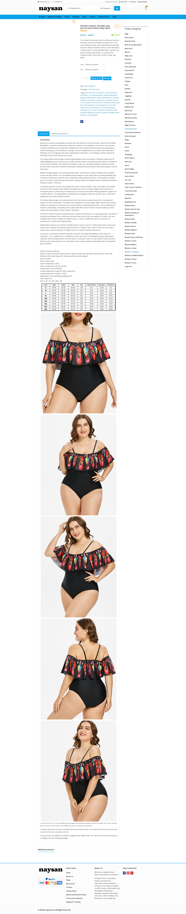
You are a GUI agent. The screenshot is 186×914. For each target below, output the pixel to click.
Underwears (129, 194)
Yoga (114, 17)
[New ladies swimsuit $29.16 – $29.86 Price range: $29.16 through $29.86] (118, 26)
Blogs (68, 880)
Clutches (128, 63)
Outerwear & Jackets (133, 132)
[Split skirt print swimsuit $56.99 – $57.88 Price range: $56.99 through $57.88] (115, 26)
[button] (75, 23)
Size (81, 69)
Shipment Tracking (73, 902)
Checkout (107, 78)
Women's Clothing (131, 252)
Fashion (93, 17)
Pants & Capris (130, 136)
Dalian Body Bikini (110, 95)
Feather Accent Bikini (88, 100)
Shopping (128, 154)
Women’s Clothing (55, 17)
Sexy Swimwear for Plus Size (105, 105)
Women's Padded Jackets (134, 255)
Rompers (128, 143)
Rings (127, 140)
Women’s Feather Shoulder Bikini (107, 113)
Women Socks (130, 233)
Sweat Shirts (129, 184)
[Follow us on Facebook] (124, 873)
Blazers (127, 52)
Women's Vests (130, 263)
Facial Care (129, 78)
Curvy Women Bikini (95, 95)
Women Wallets (130, 244)
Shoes (67, 17)
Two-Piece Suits (131, 191)
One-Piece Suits (93, 89)
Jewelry (127, 89)
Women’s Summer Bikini (89, 115)
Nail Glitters (129, 121)
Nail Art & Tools (131, 114)
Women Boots (130, 205)
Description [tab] (43, 134)
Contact (69, 887)
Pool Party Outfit (110, 103)
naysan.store (51, 910)
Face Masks (129, 74)
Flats (126, 85)
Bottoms (128, 59)
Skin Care (128, 162)
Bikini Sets (129, 48)
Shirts (127, 147)
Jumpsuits (128, 92)
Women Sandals (131, 223)
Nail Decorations (131, 118)
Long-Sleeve (129, 103)
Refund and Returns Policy (76, 895)
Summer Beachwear (107, 108)
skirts (127, 165)
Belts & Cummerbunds (133, 45)
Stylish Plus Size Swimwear (90, 108)
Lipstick (127, 100)
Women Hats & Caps (132, 209)
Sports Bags (129, 169)
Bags (85, 17)
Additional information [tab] (60, 134)
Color (82, 64)
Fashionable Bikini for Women (108, 98)
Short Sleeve (129, 158)
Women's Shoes (131, 259)
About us (69, 876)
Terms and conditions (74, 898)
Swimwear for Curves (88, 110)
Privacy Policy (71, 891)
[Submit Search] (117, 8)
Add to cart (97, 78)
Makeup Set (129, 107)
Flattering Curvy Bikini (104, 100)
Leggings (128, 96)
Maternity (128, 110)
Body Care (128, 56)
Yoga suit (128, 266)
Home (43, 17)
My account (70, 884)
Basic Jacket (129, 37)
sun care (128, 180)
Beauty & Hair (104, 17)
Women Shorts (130, 226)
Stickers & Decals (131, 173)
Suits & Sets (129, 176)
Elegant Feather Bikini (88, 98)
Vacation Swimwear (87, 113)
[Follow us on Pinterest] (131, 873)
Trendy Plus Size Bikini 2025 (106, 110)
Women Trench (130, 241)
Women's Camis (130, 248)
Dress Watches (130, 67)
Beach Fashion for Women (94, 93)
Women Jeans (130, 219)
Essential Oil (129, 70)
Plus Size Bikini (97, 103)
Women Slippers (131, 230)
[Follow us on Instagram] (128, 873)
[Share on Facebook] (81, 121)
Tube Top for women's (133, 187)
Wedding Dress (130, 202)
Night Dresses (130, 125)
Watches (76, 17)
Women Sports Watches (134, 237)
